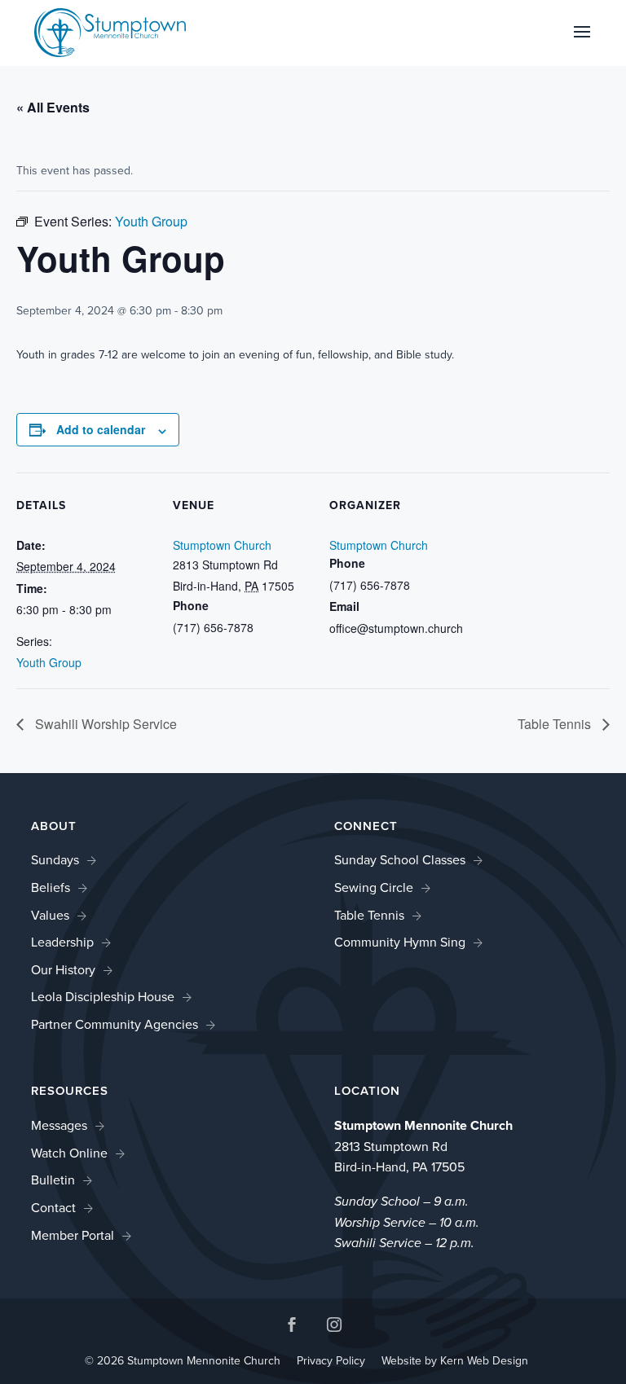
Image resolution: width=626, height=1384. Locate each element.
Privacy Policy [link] (331, 1360)
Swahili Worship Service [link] (104, 723)
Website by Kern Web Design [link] (454, 1360)
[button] (582, 42)
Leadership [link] (62, 942)
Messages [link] (59, 1125)
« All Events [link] (53, 107)
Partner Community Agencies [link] (114, 1024)
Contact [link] (53, 1207)
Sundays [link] (55, 859)
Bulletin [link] (53, 1180)
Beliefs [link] (50, 887)
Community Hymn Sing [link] (399, 942)
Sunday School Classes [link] (399, 859)
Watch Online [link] (69, 1153)
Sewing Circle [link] (373, 887)
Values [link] (50, 915)
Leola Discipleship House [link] (102, 996)
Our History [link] (63, 969)
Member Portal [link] (72, 1235)
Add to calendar (100, 429)
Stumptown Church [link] (222, 545)
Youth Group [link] (49, 662)
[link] (110, 31)
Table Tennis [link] (556, 723)
